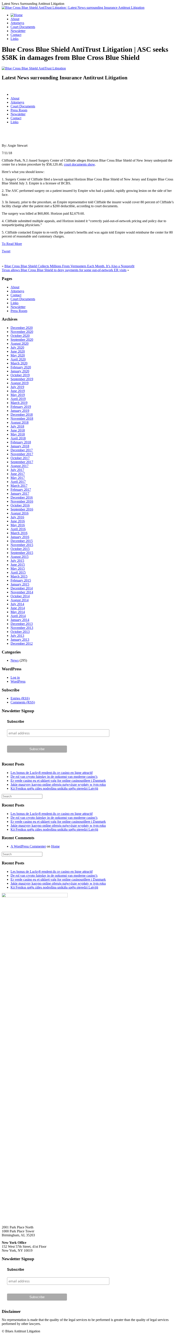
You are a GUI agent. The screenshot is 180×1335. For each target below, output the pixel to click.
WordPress (18, 681)
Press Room (19, 110)
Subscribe (15, 721)
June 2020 (18, 351)
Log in (15, 677)
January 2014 (20, 620)
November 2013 (22, 628)
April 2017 (18, 482)
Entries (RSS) (20, 698)
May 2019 (18, 395)
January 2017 (20, 493)
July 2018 (17, 426)
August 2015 (20, 557)
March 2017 (19, 485)
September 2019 (22, 379)
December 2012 (22, 643)
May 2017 (18, 478)
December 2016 (22, 497)
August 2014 (20, 600)
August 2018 (20, 422)
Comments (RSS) (23, 702)
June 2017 (18, 474)
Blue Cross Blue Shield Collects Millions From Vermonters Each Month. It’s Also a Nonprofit (69, 266)
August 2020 (20, 343)
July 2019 (17, 387)
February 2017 (21, 489)
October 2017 (20, 458)
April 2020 (18, 359)
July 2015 (17, 560)
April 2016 (18, 529)
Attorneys (17, 23)
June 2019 (18, 391)
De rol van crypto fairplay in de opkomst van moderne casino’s (54, 776)
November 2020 (22, 332)
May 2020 (18, 355)
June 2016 (18, 521)
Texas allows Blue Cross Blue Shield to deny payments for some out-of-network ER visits (64, 270)
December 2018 (22, 414)
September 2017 (22, 462)
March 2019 (19, 403)
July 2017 (17, 470)
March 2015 (19, 576)
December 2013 (22, 624)
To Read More (12, 244)
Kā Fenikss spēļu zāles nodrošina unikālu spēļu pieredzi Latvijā (54, 788)
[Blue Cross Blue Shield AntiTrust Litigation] (34, 68)
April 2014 (18, 616)
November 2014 (22, 592)
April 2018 (18, 438)
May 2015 (18, 568)
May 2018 (18, 434)
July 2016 (17, 517)
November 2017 (22, 454)
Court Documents (23, 27)
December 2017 (22, 450)
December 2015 (22, 541)
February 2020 (21, 367)
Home (55, 846)
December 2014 (22, 588)
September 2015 (22, 553)
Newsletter (18, 31)
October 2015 (20, 549)
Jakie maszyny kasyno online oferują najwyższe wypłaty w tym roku (58, 784)
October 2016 (20, 505)
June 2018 (18, 430)
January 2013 (20, 639)
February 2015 (21, 580)
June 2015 (18, 564)
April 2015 (18, 572)
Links (14, 39)
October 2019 (20, 375)
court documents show (79, 164)
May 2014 (18, 612)
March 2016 (19, 533)
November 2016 (22, 501)
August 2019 (20, 383)
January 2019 (20, 410)
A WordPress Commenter (28, 846)
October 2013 (20, 632)
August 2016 (20, 513)
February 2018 (21, 442)
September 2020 (22, 339)
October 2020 (20, 335)
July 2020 (17, 347)
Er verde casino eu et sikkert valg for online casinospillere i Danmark (58, 780)
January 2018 (20, 446)
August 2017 (20, 466)
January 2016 (20, 537)
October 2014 (20, 596)
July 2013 (17, 635)
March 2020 (19, 363)
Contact (16, 35)
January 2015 (20, 584)
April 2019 (18, 399)
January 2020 (20, 371)
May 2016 (18, 525)
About (15, 19)
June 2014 (18, 608)
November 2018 (22, 418)
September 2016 (22, 509)
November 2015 (22, 545)
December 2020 (22, 328)
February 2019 (21, 407)
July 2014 (17, 604)
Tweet (6, 251)
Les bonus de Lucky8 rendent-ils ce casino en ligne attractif (52, 773)
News (15, 660)
